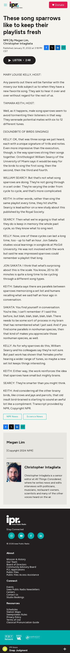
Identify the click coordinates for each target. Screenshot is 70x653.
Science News (35, 416)
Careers (11, 592)
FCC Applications (16, 569)
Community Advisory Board (21, 566)
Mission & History (16, 559)
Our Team (12, 561)
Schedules (12, 609)
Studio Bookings (15, 597)
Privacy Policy (14, 617)
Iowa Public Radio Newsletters (23, 589)
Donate (59, 4)
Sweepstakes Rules (17, 614)
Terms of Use (14, 619)
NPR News (12, 416)
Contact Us (12, 594)
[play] (5, 649)
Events (10, 586)
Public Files (13, 572)
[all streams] (65, 649)
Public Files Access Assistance (23, 574)
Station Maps (14, 611)
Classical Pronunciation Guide (23, 622)
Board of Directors (16, 564)
